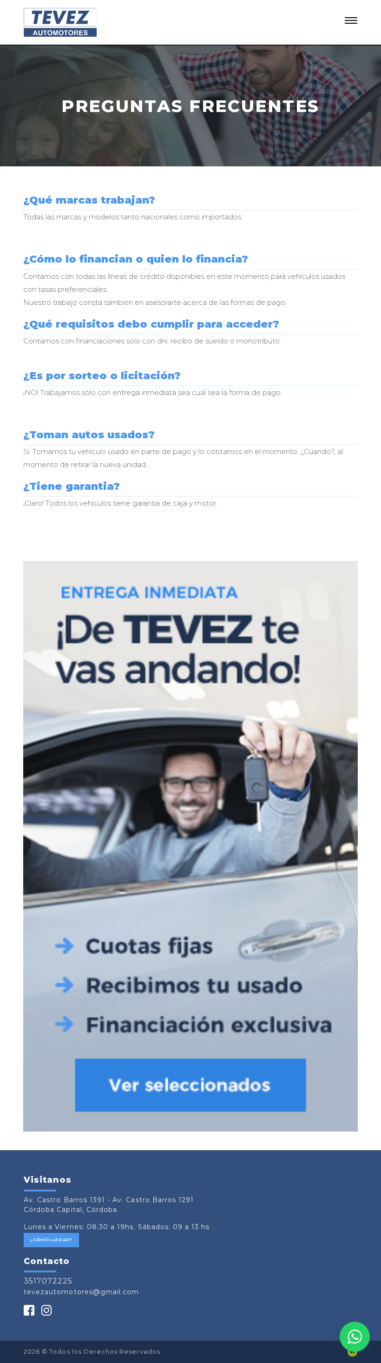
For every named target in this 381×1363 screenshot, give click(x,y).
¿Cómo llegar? (51, 1239)
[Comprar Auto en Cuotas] (190, 846)
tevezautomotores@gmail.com (81, 1292)
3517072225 (48, 1281)
